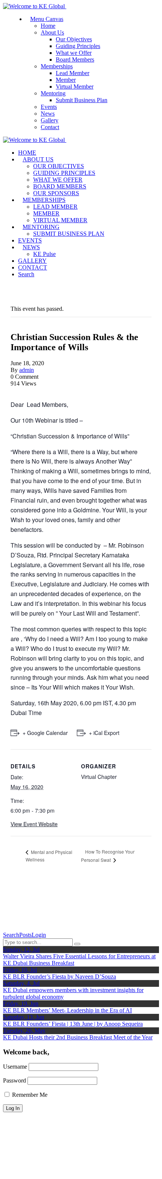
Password (14, 1080)
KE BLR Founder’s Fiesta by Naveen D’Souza (59, 976)
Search (11, 935)
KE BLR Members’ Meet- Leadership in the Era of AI (67, 1010)
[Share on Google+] (22, 390)
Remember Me (29, 1095)
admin (26, 370)
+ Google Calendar (45, 732)
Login (39, 935)
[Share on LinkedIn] (26, 390)
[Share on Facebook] (13, 390)
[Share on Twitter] (17, 390)
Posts (25, 935)
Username (15, 1066)
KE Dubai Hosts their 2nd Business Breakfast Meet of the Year (78, 1037)
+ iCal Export (104, 732)
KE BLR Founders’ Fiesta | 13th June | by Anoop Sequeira (73, 1024)
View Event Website (34, 824)
